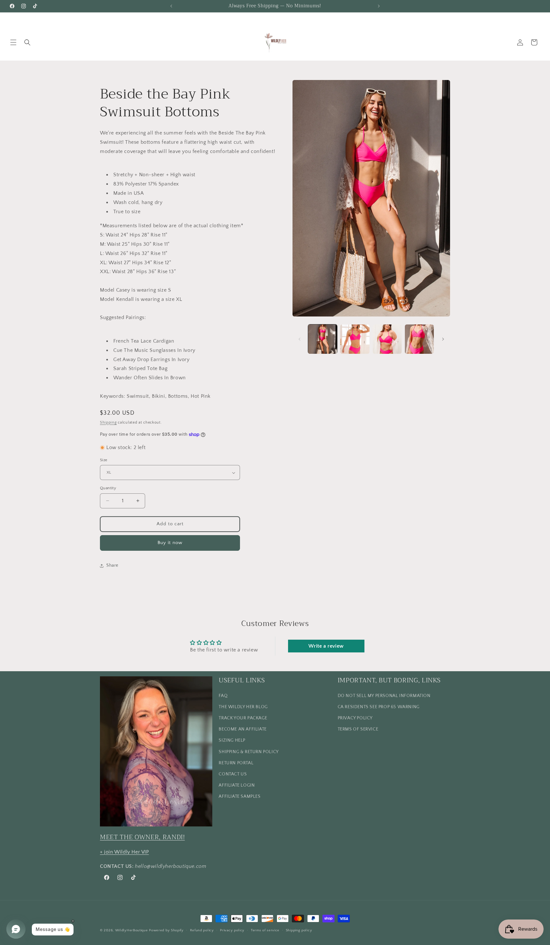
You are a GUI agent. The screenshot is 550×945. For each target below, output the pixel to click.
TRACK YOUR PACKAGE (243, 717)
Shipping (108, 422)
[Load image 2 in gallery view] (354, 338)
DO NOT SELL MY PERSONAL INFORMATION (384, 695)
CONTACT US (233, 773)
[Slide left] (300, 339)
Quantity (108, 488)
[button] (13, 42)
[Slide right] (443, 339)
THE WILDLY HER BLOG (243, 706)
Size (104, 460)
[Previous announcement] (171, 6)
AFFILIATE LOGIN (237, 785)
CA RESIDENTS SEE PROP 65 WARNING (379, 706)
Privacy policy (232, 930)
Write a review (325, 646)
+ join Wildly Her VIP (124, 851)
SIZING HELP (232, 740)
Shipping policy (299, 930)
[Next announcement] (379, 6)
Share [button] (112, 565)
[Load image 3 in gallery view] (387, 338)
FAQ (223, 695)
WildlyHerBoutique (131, 930)
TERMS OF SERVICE (358, 728)
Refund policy (202, 930)
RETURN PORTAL (236, 762)
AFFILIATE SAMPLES (239, 796)
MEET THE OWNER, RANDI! (142, 836)
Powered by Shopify (166, 930)
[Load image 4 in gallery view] (419, 338)
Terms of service (265, 930)
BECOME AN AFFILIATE (242, 728)
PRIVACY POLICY (355, 717)
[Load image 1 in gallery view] (322, 338)
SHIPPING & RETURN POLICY (249, 751)
